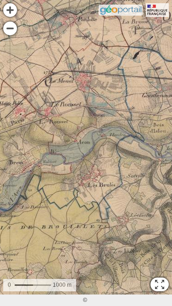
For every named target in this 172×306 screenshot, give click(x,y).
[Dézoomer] (10, 28)
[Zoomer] (10, 10)
